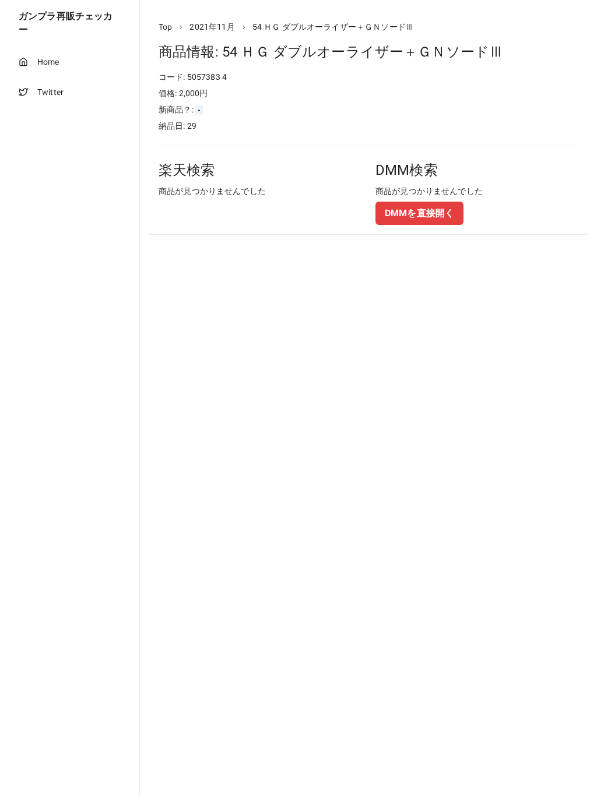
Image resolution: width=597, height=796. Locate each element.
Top (165, 26)
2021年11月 (211, 26)
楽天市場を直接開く (210, 213)
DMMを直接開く (419, 213)
